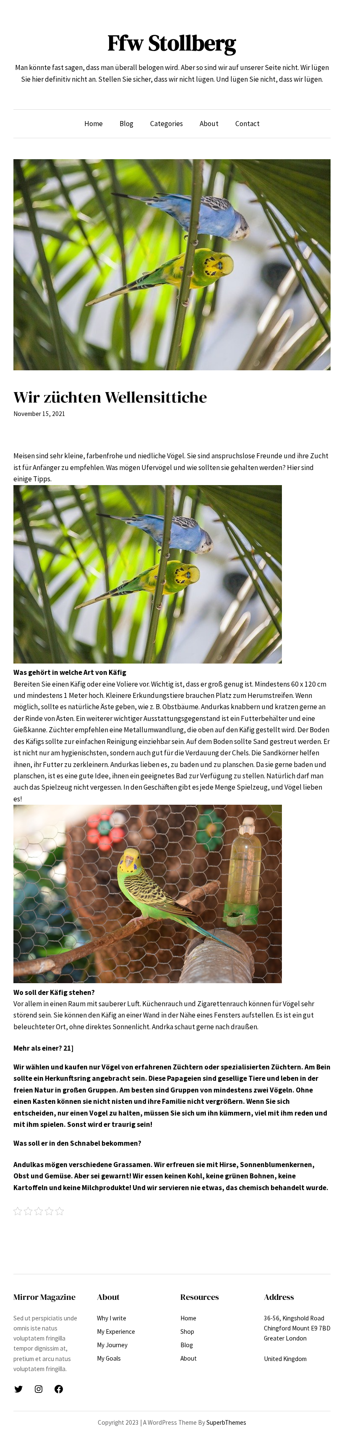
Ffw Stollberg (172, 42)
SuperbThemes (226, 1422)
